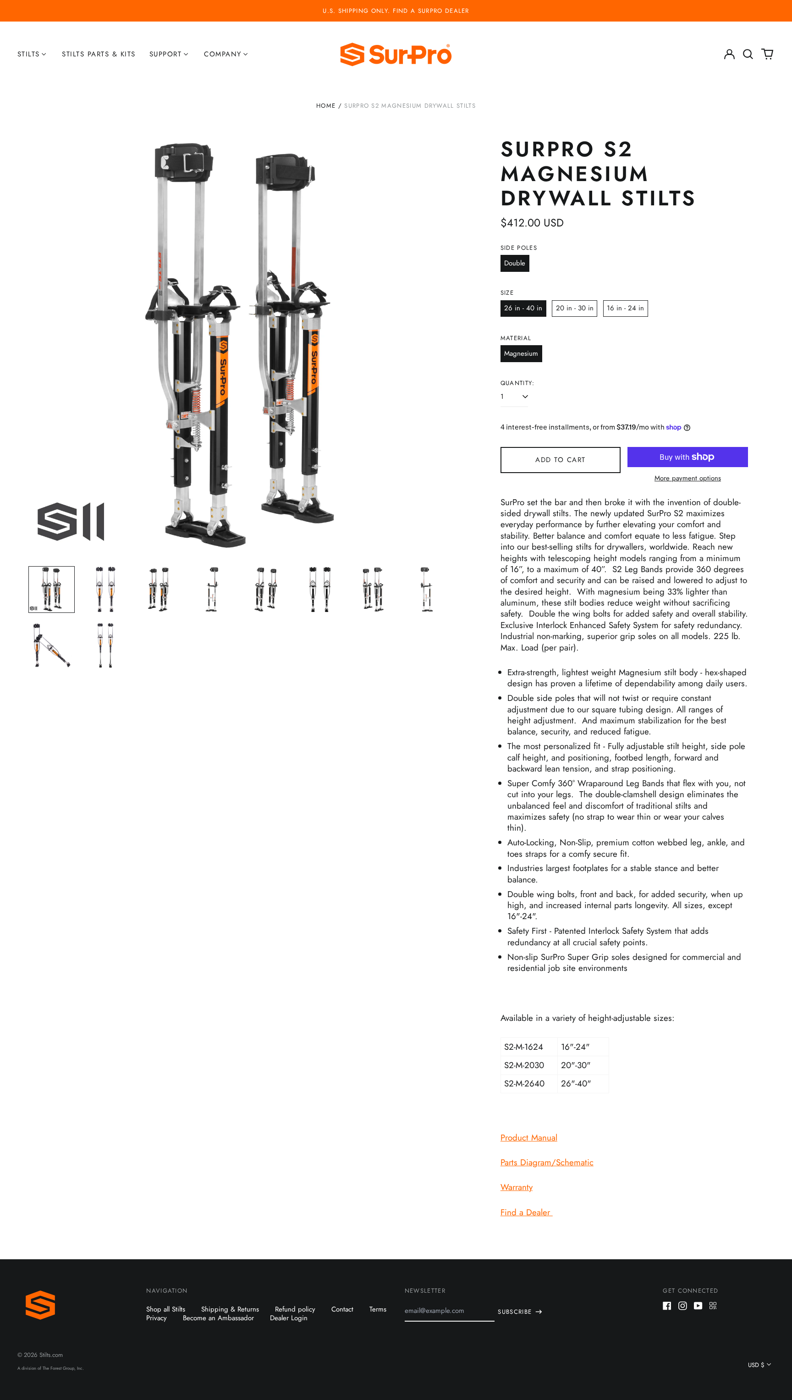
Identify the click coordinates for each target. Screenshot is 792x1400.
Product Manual (528, 1137)
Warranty (516, 1187)
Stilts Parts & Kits (99, 54)
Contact (342, 1309)
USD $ (756, 1365)
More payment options (687, 478)
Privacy (156, 1318)
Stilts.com (51, 1354)
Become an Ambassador (218, 1318)
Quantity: (517, 383)
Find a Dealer (526, 1212)
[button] (748, 54)
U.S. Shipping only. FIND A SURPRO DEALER (396, 10)
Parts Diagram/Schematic (547, 1162)
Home (326, 105)
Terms (377, 1309)
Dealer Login (289, 1318)
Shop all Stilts (165, 1309)
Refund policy (295, 1309)
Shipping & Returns (230, 1309)
